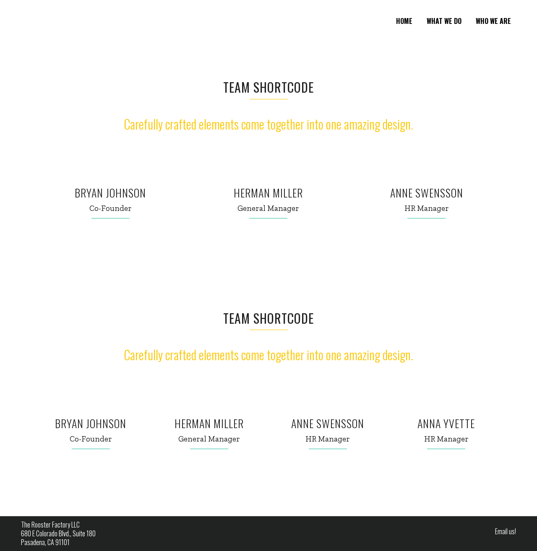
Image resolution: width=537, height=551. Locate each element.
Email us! (505, 531)
